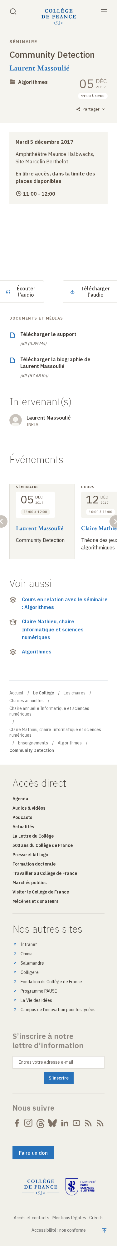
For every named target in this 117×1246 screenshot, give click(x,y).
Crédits (96, 1218)
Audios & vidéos (28, 808)
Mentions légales (69, 1218)
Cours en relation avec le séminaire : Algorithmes (65, 603)
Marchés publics (29, 882)
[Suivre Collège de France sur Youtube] (76, 1123)
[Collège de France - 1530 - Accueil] (58, 16)
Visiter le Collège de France (40, 892)
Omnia (27, 954)
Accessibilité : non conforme (59, 1230)
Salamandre (32, 963)
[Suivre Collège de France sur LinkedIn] (64, 1123)
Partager (91, 109)
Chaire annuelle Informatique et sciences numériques (49, 711)
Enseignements (33, 743)
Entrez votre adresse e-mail (46, 1062)
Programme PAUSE (39, 991)
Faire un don (33, 1153)
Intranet (29, 944)
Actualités (23, 827)
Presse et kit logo (30, 854)
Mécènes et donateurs (35, 901)
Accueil (16, 693)
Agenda (20, 799)
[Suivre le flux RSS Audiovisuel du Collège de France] (100, 1123)
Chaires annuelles (26, 700)
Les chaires (74, 693)
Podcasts (22, 817)
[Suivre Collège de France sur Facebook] (16, 1123)
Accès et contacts (31, 1218)
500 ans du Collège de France (42, 845)
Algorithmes (33, 82)
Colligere (30, 972)
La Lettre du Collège (33, 836)
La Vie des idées (36, 1000)
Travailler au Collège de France (44, 873)
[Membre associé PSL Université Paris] (81, 1187)
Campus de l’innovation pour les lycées (58, 1009)
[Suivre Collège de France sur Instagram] (28, 1123)
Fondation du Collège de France (51, 982)
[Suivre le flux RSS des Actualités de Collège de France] (88, 1123)
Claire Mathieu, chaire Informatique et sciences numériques (53, 629)
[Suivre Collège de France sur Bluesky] (52, 1123)
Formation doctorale (34, 864)
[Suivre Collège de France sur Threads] (40, 1123)
